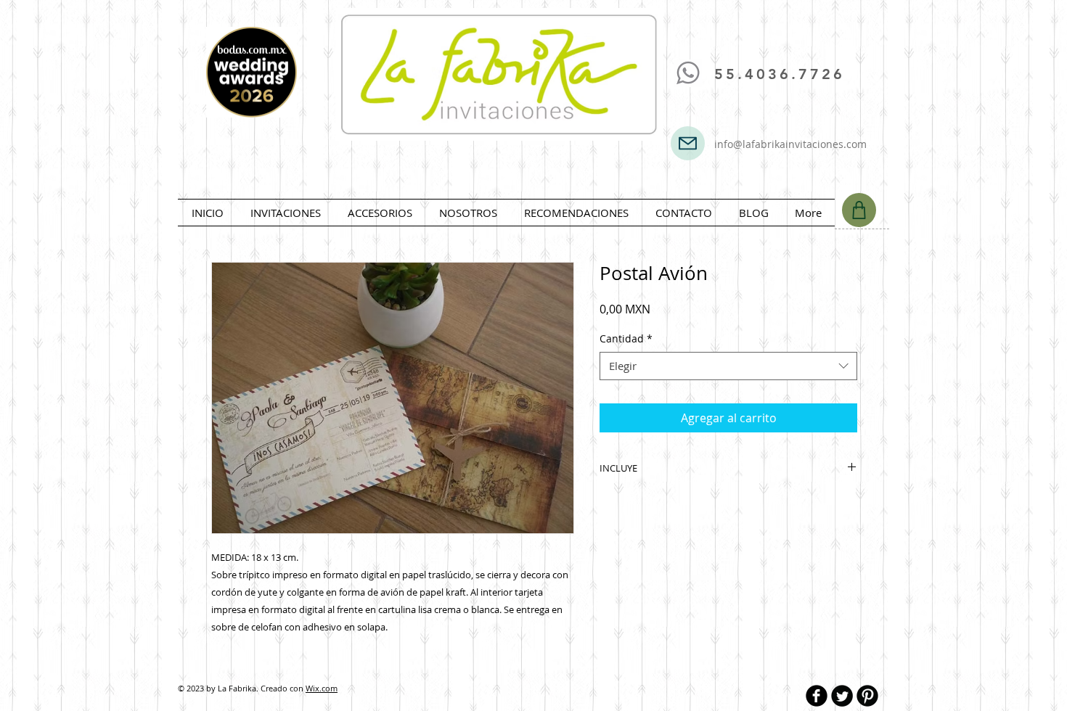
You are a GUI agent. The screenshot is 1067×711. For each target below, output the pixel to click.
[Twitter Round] (842, 696)
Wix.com (322, 688)
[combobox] (728, 366)
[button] (285, 213)
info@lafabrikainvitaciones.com (790, 144)
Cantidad (626, 338)
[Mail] (688, 143)
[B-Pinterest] (867, 696)
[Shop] (859, 210)
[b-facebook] (816, 696)
